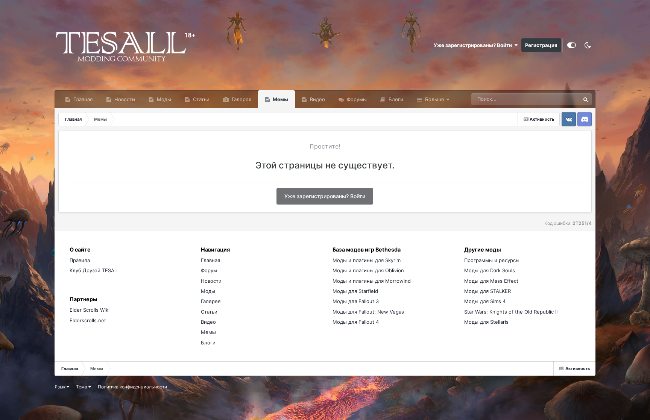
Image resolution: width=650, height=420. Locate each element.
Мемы (280, 99)
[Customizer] (571, 45)
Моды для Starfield (355, 291)
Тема (82, 387)
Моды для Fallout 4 (356, 322)
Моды (163, 99)
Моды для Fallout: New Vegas (368, 312)
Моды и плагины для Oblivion (368, 270)
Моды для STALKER (487, 291)
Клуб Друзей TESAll (93, 270)
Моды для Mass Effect (491, 281)
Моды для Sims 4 (485, 301)
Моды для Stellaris (486, 322)
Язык (61, 387)
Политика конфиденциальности (132, 387)
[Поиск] (586, 99)
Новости (124, 99)
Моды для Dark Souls (489, 270)
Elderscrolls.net (88, 320)
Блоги (395, 99)
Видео (316, 99)
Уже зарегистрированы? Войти (474, 45)
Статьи (200, 99)
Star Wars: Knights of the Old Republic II (510, 312)
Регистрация (541, 45)
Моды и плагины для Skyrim (367, 260)
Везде (563, 99)
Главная (82, 99)
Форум (209, 270)
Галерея (240, 99)
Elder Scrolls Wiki (89, 310)
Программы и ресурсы (491, 260)
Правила (80, 260)
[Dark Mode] (587, 45)
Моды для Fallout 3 (356, 301)
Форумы (356, 99)
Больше (435, 99)
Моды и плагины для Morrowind (372, 281)
